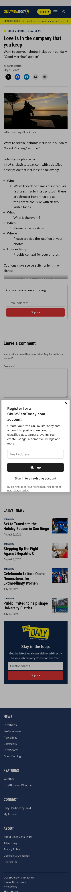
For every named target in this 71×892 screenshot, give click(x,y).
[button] (35, 446)
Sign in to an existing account (35, 478)
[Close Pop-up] (66, 403)
